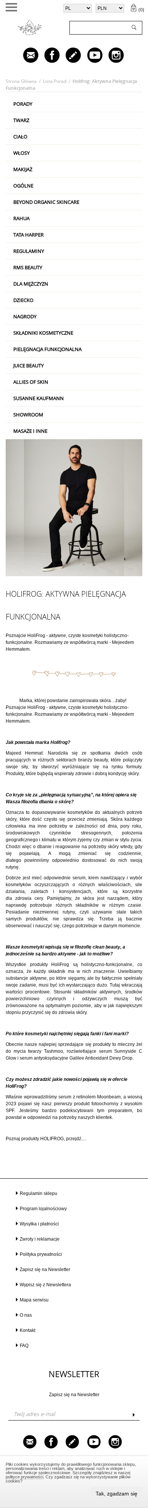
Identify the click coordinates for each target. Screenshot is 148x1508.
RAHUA (21, 218)
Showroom (28, 414)
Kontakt (27, 1330)
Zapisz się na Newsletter (45, 1269)
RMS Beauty (27, 267)
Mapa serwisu (34, 1300)
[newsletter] (25, 56)
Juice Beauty (28, 365)
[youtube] (89, 56)
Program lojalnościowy (43, 1208)
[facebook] (47, 56)
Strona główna (21, 81)
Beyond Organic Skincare (46, 202)
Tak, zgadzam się (116, 1494)
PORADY (22, 103)
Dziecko (23, 300)
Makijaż (22, 169)
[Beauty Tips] (68, 56)
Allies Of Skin (30, 381)
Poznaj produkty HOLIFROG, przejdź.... (46, 1138)
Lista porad (54, 81)
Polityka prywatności (41, 1254)
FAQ (24, 1345)
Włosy (21, 152)
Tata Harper (28, 234)
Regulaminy (28, 251)
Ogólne (23, 185)
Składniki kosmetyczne (43, 332)
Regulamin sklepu (38, 1193)
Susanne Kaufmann (38, 398)
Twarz (21, 120)
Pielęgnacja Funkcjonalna (47, 349)
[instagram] (111, 56)
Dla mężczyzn (30, 283)
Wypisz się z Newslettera (45, 1284)
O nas (26, 1315)
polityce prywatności (24, 1477)
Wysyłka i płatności (39, 1224)
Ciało (20, 136)
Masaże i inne (30, 430)
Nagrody (24, 316)
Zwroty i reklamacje (40, 1239)
